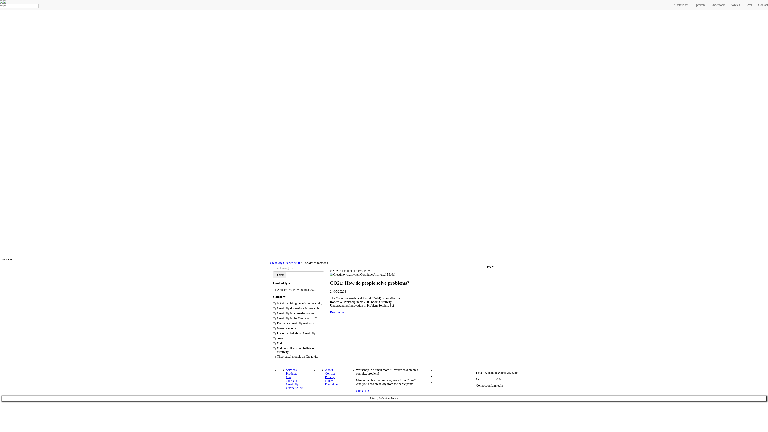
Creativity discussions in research (298, 308)
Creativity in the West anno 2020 (297, 318)
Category (279, 296)
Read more (337, 312)
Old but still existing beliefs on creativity (296, 350)
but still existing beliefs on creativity (299, 303)
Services (291, 370)
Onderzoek (718, 5)
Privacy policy (330, 378)
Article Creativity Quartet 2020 (296, 289)
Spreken (699, 5)
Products (291, 373)
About (329, 370)
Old (279, 343)
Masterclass (681, 5)
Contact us (362, 390)
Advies (735, 5)
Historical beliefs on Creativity (296, 333)
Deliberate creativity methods (295, 323)
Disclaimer (332, 384)
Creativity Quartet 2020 (294, 386)
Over (749, 5)
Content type (282, 283)
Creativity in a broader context (296, 313)
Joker (280, 338)
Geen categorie (286, 328)
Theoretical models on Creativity (297, 356)
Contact (330, 373)
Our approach (292, 378)
